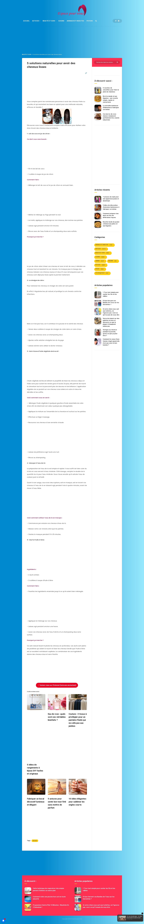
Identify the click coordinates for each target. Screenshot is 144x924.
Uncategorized (102, 273)
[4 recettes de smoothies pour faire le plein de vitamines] (97, 90)
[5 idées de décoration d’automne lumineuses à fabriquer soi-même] (97, 207)
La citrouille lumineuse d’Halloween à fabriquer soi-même (111, 107)
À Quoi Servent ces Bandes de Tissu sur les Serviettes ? (111, 302)
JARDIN (100, 261)
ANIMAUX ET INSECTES (75, 21)
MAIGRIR (112, 261)
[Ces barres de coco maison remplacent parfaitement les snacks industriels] (97, 116)
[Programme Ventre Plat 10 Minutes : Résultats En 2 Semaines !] (27, 907)
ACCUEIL (26, 21)
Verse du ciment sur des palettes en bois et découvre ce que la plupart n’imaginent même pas (111, 322)
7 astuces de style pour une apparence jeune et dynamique (111, 199)
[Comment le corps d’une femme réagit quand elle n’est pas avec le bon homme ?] (97, 341)
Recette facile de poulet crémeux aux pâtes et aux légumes (111, 224)
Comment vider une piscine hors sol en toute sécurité (49, 898)
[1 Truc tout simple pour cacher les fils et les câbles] (97, 294)
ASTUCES (35, 21)
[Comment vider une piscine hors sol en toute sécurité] (27, 899)
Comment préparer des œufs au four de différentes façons (111, 215)
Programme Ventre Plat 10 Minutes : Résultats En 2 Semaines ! (51, 906)
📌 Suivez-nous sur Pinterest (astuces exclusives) (57, 685)
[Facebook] (115, 20)
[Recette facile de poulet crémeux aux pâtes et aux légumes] (97, 224)
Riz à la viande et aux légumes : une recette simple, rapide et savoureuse (110, 99)
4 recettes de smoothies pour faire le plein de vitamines (111, 90)
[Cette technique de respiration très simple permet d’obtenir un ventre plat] (27, 890)
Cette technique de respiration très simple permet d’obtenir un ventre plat (48, 889)
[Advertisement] (72, 38)
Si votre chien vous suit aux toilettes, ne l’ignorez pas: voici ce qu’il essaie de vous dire (111, 312)
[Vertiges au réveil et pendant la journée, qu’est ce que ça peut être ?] (97, 332)
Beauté (35, 840)
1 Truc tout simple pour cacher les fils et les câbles (111, 294)
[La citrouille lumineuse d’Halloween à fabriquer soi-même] (97, 108)
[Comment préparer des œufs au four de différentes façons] (97, 216)
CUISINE (61, 21)
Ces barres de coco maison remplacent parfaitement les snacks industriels (111, 117)
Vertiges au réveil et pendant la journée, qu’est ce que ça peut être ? (110, 332)
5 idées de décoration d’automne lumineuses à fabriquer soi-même (111, 207)
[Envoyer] (117, 62)
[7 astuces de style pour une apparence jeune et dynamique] (97, 199)
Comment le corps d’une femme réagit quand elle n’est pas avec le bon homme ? (111, 342)
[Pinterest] (118, 20)
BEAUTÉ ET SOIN (49, 21)
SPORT (100, 269)
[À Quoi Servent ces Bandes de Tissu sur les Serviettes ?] (97, 303)
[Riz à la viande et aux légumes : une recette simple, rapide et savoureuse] (97, 98)
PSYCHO (90, 21)
